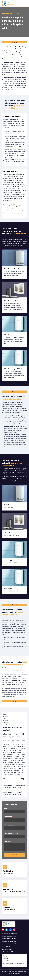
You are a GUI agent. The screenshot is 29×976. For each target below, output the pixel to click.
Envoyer (14, 855)
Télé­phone (8, 817)
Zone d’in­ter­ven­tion (11, 833)
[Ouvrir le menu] (26, 3)
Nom (6, 808)
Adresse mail (9, 825)
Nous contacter (6, 947)
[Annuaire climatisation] (14, 960)
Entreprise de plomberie (9, 944)
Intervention (8, 907)
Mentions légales (7, 949)
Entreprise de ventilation (9, 939)
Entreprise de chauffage (9, 936)
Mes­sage (8, 842)
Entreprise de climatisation (10, 933)
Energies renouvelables (9, 941)
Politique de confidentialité (10, 952)
